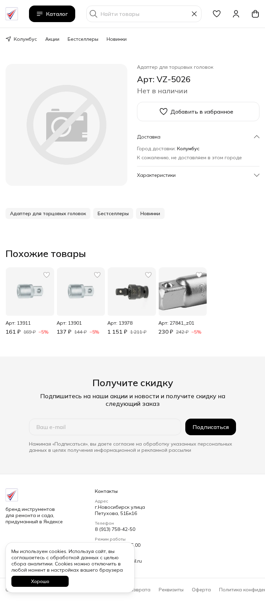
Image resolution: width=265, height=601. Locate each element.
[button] (217, 14)
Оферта (201, 589)
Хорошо (40, 581)
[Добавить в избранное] (46, 275)
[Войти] (236, 14)
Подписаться (211, 426)
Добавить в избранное (201, 111)
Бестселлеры (83, 39)
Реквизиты (171, 589)
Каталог (57, 13)
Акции (52, 39)
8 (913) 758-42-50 (115, 529)
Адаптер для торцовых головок (175, 67)
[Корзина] (255, 14)
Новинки (117, 39)
